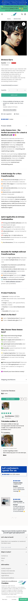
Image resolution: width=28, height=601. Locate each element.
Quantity (3, 90)
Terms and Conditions (7, 578)
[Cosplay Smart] (14, 14)
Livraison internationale (8, 571)
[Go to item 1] (5, 406)
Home (9, 19)
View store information (9, 110)
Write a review (10, 399)
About (3, 558)
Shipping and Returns (7, 573)
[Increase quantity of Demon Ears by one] (25, 90)
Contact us (4, 556)
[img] (5, 474)
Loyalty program (6, 568)
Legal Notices (5, 575)
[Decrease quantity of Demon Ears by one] (9, 90)
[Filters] (21, 399)
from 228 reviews (15, 474)
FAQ (2, 560)
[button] (4, 119)
